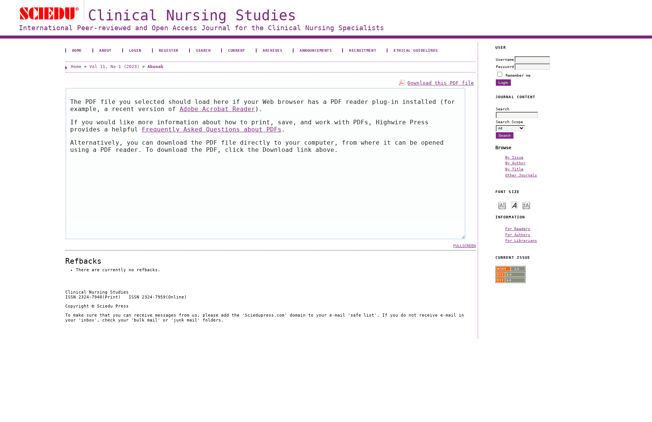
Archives (272, 50)
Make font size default (514, 205)
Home (77, 50)
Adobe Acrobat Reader (217, 109)
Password (505, 66)
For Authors (517, 234)
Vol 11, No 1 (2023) (114, 66)
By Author (515, 163)
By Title (514, 169)
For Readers (517, 228)
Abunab (155, 66)
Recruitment (362, 50)
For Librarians (521, 240)
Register (168, 50)
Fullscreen (464, 246)
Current (236, 50)
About (105, 50)
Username (505, 59)
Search (203, 50)
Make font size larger (526, 205)
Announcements (316, 50)
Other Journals (521, 175)
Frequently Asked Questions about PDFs (211, 129)
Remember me (518, 75)
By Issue (514, 157)
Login (135, 50)
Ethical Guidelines (416, 50)
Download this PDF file (441, 83)
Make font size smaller (502, 205)
